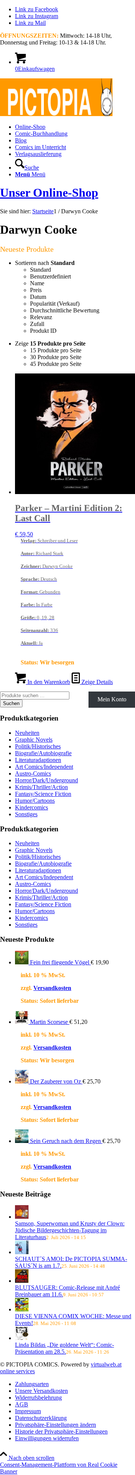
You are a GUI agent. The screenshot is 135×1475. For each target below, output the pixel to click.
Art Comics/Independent (44, 767)
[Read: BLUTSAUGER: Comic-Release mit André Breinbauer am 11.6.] (21, 1281)
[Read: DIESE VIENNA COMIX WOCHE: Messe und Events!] (21, 1309)
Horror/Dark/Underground (46, 780)
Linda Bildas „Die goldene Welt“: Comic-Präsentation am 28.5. (64, 1348)
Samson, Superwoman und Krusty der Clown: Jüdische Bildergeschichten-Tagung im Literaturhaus (69, 1230)
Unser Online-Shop (49, 192)
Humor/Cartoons (35, 800)
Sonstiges (26, 814)
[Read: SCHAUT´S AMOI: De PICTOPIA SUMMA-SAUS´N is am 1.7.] (21, 1252)
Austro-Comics (33, 773)
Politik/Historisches (38, 746)
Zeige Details (96, 682)
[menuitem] (75, 127)
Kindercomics (31, 807)
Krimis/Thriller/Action (41, 787)
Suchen (11, 703)
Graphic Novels (33, 739)
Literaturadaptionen (38, 760)
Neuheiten (27, 733)
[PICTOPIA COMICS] (56, 114)
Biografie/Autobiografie (43, 753)
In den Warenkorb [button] (48, 682)
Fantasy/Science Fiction (43, 794)
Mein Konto (112, 699)
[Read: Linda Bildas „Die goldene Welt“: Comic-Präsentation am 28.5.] (21, 1338)
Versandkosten (52, 988)
